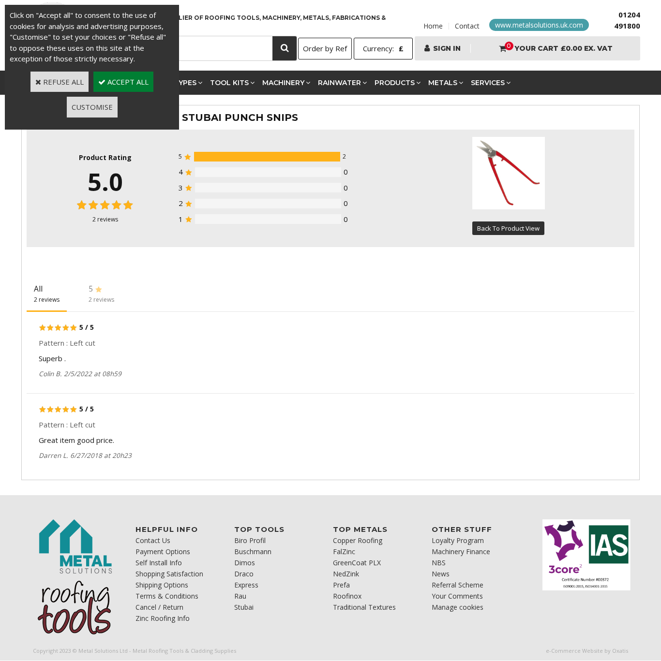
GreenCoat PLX (357, 562)
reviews (105, 219)
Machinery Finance (461, 551)
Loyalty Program (458, 540)
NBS (439, 562)
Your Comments (457, 596)
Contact (467, 25)
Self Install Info (158, 562)
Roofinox (347, 596)
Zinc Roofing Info (162, 618)
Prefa (341, 584)
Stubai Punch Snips (240, 117)
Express (246, 584)
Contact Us (152, 540)
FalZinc (344, 551)
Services (488, 82)
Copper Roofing (357, 540)
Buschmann (252, 551)
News (441, 573)
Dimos (244, 562)
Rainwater (339, 82)
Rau (240, 596)
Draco (244, 573)
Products (395, 82)
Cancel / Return (159, 607)
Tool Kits (229, 82)
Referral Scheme (457, 584)
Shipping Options (161, 584)
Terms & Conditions (166, 596)
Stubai (244, 607)
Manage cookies (457, 607)
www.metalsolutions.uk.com (539, 24)
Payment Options (162, 551)
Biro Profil (250, 540)
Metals (442, 82)
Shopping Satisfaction (169, 573)
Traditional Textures (364, 607)
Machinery (283, 82)
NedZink (346, 573)
